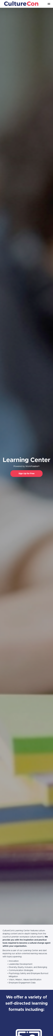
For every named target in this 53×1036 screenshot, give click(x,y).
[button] (48, 4)
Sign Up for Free (26, 474)
